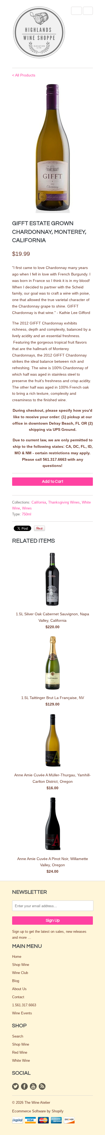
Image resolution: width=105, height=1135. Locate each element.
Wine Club (20, 973)
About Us (19, 989)
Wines (27, 508)
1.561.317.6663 (24, 1005)
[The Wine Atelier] (39, 32)
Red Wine (19, 1052)
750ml (26, 514)
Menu (76, 11)
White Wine (21, 1061)
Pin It (39, 528)
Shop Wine (20, 965)
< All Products (23, 75)
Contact (18, 997)
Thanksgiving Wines (64, 502)
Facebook (24, 1086)
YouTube (33, 1086)
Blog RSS (42, 1086)
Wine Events (22, 1013)
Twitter (15, 1086)
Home (16, 957)
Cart (88, 11)
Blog (15, 981)
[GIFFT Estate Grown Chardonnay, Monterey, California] (52, 148)
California (39, 502)
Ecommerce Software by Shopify (38, 1111)
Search (17, 1036)
